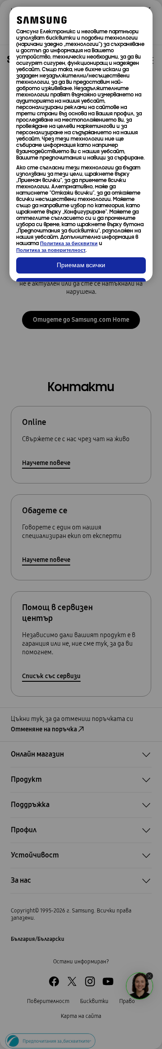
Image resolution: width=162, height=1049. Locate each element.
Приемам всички (81, 265)
